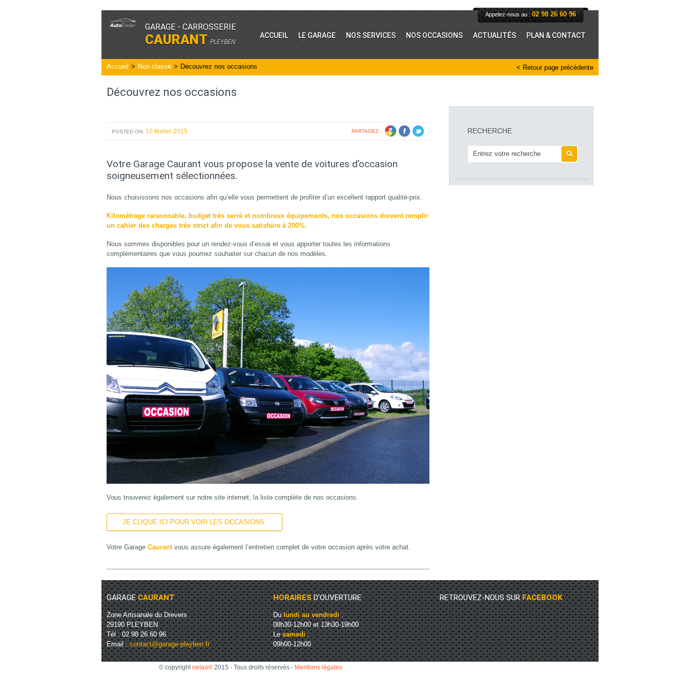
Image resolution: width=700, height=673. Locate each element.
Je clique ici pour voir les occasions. (194, 522)
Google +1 (391, 131)
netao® (202, 667)
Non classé (154, 66)
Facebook (404, 131)
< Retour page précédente (555, 67)
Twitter (418, 131)
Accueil (118, 66)
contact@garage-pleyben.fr (170, 644)
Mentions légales (318, 667)
